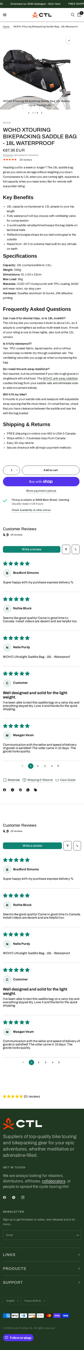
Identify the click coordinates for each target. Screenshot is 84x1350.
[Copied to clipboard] (36, 790)
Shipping (8, 155)
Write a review (31, 549)
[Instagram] (25, 1197)
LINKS (9, 1255)
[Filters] (66, 549)
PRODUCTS (14, 1268)
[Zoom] (70, 39)
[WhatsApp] (28, 790)
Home (6, 26)
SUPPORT (13, 1282)
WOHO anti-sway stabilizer (60, 378)
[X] (13, 790)
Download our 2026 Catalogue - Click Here (31, 4)
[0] (78, 15)
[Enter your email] (77, 1235)
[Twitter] (16, 1197)
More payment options (41, 490)
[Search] (73, 15)
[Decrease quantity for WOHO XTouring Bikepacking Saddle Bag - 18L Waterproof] (6, 470)
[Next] (41, 113)
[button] (13, 1096)
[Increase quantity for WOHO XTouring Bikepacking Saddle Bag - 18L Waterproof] (17, 470)
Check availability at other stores (31, 510)
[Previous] (28, 113)
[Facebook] (5, 790)
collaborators (53, 1181)
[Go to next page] (59, 766)
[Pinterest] (21, 790)
